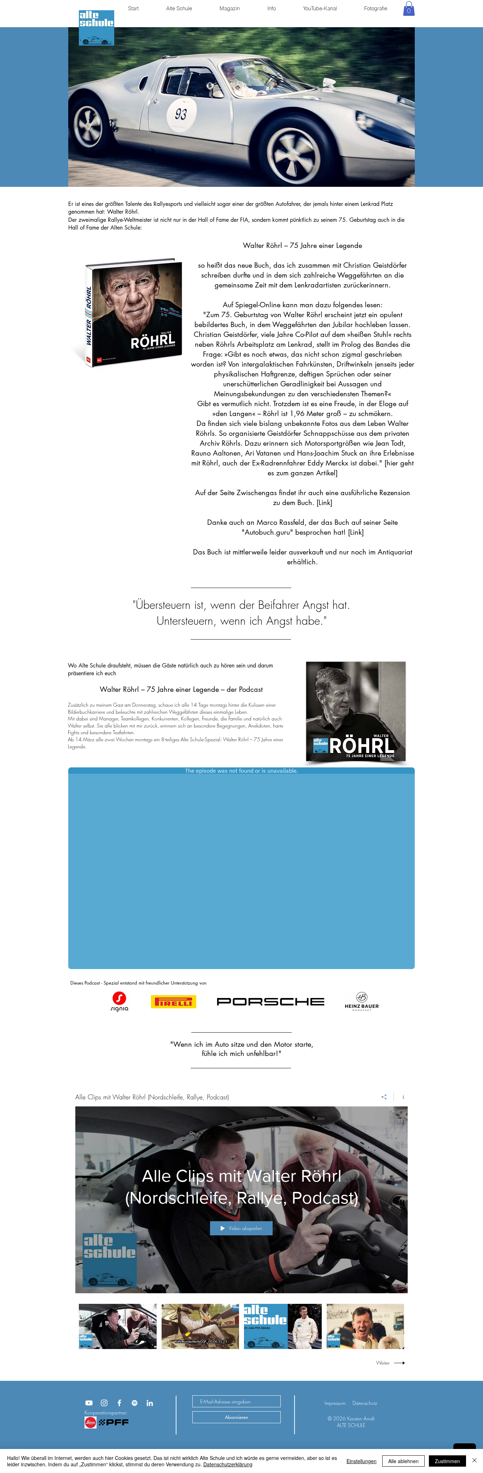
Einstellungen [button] (362, 1461)
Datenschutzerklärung (227, 1464)
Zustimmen (447, 1461)
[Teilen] (384, 1097)
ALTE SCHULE (351, 1425)
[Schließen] (474, 1461)
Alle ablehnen (403, 1461)
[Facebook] (119, 1402)
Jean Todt (389, 443)
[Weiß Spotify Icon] (134, 1402)
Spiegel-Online (257, 304)
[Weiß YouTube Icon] (89, 1402)
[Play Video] (117, 1326)
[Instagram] (104, 1402)
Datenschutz (365, 1403)
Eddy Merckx (328, 463)
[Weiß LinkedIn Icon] (149, 1402)
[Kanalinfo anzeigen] (401, 1097)
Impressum (335, 1403)
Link (324, 502)
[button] (409, 8)
